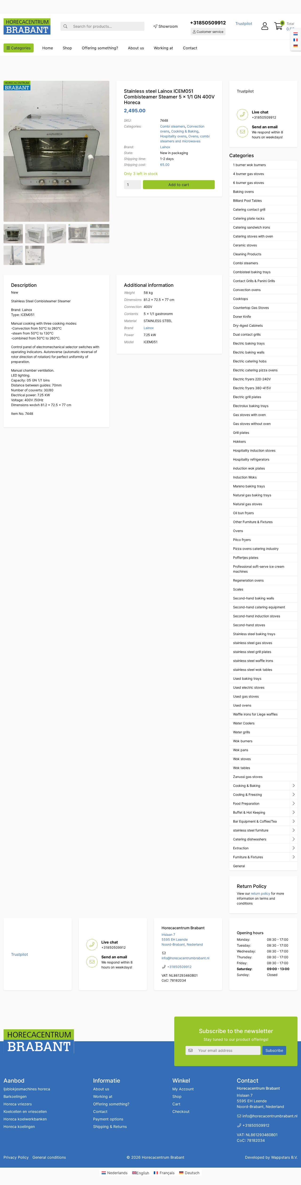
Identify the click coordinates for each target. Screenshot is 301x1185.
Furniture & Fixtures (248, 857)
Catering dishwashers (249, 839)
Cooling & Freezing (247, 794)
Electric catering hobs (249, 361)
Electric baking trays (249, 343)
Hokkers (239, 441)
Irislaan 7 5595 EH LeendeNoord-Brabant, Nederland (182, 939)
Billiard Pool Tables (247, 200)
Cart (176, 1104)
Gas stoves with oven (249, 415)
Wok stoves (242, 759)
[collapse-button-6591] (293, 839)
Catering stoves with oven (253, 236)
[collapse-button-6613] (293, 830)
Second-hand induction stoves (256, 616)
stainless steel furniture (250, 830)
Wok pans (240, 750)
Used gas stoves (246, 696)
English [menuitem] (142, 1172)
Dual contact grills (247, 334)
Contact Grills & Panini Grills (254, 281)
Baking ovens (243, 192)
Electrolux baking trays (250, 406)
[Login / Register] (264, 26)
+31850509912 (208, 23)
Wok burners (242, 741)
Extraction (241, 848)
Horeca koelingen (19, 1126)
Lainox (165, 147)
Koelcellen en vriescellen (25, 1111)
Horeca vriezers (18, 1104)
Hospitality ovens (173, 136)
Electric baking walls (248, 352)
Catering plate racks (248, 218)
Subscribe (274, 1050)
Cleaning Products (247, 254)
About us (136, 48)
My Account (183, 1089)
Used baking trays (247, 678)
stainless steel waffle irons (253, 661)
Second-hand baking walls (253, 598)
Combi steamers (172, 126)
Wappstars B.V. (284, 1157)
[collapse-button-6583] (293, 794)
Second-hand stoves (249, 625)
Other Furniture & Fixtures (253, 522)
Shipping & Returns (110, 1126)
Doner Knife (242, 317)
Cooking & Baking (184, 131)
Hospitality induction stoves (254, 450)
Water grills (241, 732)
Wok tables (241, 768)
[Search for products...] (65, 26)
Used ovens (242, 705)
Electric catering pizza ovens (255, 370)
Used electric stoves (248, 687)
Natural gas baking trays (252, 495)
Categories (20, 48)
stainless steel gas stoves (252, 643)
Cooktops (240, 299)
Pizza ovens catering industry (256, 549)
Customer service (209, 32)
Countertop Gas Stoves (251, 308)
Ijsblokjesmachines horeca (27, 1089)
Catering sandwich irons (251, 227)
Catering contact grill (249, 209)
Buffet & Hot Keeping (249, 812)
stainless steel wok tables (252, 670)
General (239, 866)
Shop (67, 48)
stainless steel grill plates (252, 652)
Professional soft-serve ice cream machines (258, 568)
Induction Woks (245, 477)
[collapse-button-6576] (293, 803)
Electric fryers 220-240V (252, 379)
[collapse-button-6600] (293, 848)
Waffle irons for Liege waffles (255, 714)
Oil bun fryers (243, 513)
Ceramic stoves (245, 245)
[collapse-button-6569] (293, 821)
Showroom (167, 26)
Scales (238, 589)
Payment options (108, 1119)
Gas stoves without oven (252, 424)
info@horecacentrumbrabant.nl (185, 958)
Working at (163, 48)
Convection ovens (247, 290)
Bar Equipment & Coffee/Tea (255, 821)
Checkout (181, 1111)
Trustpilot (243, 23)
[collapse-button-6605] (293, 812)
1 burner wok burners (249, 165)
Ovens (238, 531)
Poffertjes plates (245, 557)
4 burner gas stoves (248, 174)
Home (47, 48)
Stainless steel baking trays (254, 634)
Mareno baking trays (249, 486)
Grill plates (241, 433)
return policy (260, 893)
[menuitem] (295, 33)
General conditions (49, 1157)
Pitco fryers (242, 540)
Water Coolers (243, 723)
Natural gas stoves (247, 504)
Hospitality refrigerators (251, 459)
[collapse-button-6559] (293, 785)
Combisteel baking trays (251, 272)
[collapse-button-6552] (293, 857)
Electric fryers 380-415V (252, 388)
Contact (190, 48)
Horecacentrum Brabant (163, 1157)
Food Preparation (246, 803)
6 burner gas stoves (248, 183)
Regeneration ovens (248, 580)
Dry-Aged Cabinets (248, 325)
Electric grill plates (247, 397)
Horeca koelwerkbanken (25, 1119)
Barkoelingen (15, 1096)
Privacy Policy (16, 1157)
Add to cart (178, 184)
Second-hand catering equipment (259, 607)
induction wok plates (249, 468)
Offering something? (100, 48)
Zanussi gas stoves (247, 777)
